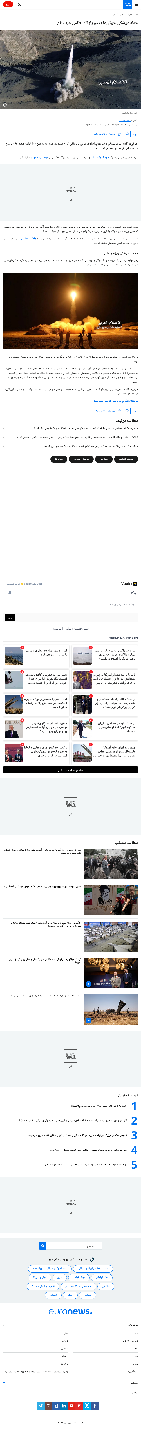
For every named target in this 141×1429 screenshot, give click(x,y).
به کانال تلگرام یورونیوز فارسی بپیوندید (116, 401)
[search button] (42, 1246)
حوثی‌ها (59, 459)
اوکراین (53, 1295)
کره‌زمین (64, 1341)
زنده (8, 4)
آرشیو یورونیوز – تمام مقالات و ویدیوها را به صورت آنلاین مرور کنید (36, 1372)
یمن (114, 14)
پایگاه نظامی (28, 238)
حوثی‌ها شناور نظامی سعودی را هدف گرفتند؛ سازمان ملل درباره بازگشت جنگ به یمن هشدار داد (85, 428)
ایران (59, 1278)
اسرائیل (87, 1295)
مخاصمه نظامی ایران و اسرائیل (93, 1269)
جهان (122, 14)
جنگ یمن (104, 459)
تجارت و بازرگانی (130, 1341)
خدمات (134, 1383)
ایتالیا (70, 1295)
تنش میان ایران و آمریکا (43, 1286)
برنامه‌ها (64, 1364)
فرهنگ (65, 1356)
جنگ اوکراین (102, 1278)
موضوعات (133, 1325)
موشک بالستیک (100, 157)
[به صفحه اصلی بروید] (127, 4)
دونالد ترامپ (79, 1278)
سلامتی (106, 1286)
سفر (136, 1356)
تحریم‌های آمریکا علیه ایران (78, 1286)
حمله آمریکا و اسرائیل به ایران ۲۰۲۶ (50, 1269)
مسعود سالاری (125, 120)
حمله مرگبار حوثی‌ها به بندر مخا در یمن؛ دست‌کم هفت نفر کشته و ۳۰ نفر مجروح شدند (91, 446)
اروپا (136, 1333)
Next (135, 1349)
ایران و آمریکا (40, 1278)
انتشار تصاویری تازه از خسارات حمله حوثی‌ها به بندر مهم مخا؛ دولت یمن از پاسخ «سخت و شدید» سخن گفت (77, 437)
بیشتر (135, 1392)
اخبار (130, 14)
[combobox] (70, 1246)
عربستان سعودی (39, 157)
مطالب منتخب (126, 843)
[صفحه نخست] (137, 14)
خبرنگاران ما (132, 1372)
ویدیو (135, 1364)
